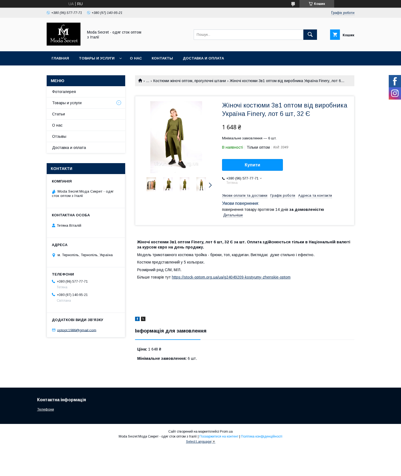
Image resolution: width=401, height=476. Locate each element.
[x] (143, 320)
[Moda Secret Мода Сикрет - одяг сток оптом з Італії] (63, 44)
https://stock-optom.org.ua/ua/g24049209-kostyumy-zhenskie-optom (231, 277)
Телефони (45, 409)
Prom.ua (226, 431)
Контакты (162, 58)
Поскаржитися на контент (218, 436)
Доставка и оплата (203, 58)
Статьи (58, 114)
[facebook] (137, 320)
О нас (136, 58)
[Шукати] (310, 34)
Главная (60, 58)
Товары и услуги (97, 58)
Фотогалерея (64, 91)
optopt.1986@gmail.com (76, 330)
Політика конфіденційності (261, 436)
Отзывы (59, 136)
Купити (252, 165)
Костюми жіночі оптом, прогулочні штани (189, 81)
